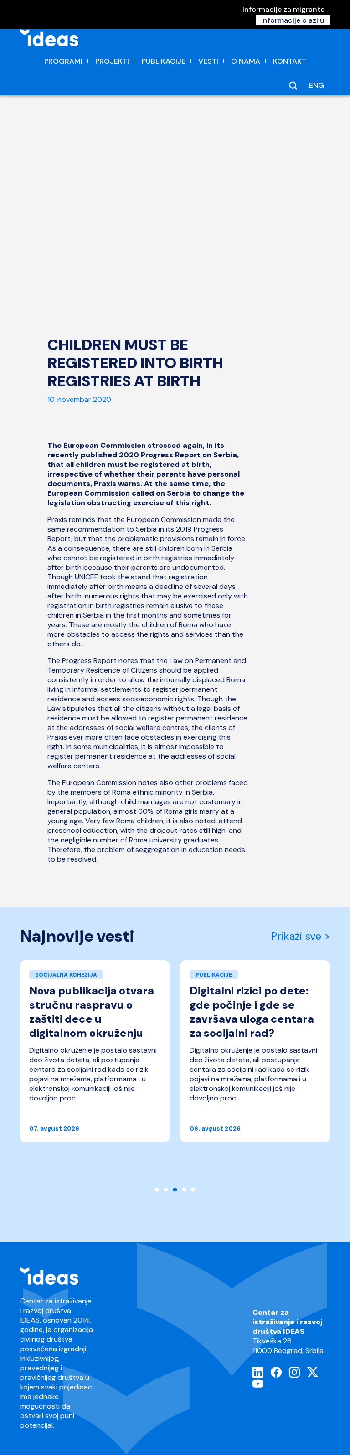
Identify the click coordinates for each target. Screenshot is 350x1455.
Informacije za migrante (283, 9)
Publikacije (163, 61)
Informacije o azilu (292, 20)
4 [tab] (184, 1190)
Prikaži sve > (300, 936)
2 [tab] (165, 1190)
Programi (63, 61)
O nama (245, 61)
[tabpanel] (95, 1055)
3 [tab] (175, 1190)
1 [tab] (156, 1190)
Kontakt (289, 61)
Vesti (208, 61)
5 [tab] (193, 1190)
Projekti (112, 61)
